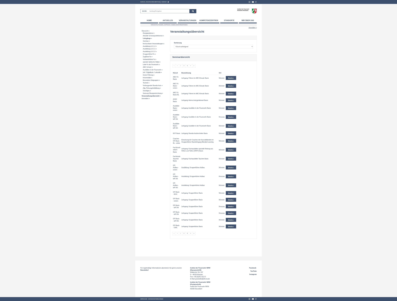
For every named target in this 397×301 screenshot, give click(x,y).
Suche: (144, 11)
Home (149, 20)
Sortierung (178, 43)
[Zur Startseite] (247, 11)
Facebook (256, 2)
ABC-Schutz (147, 67)
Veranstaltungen (187, 20)
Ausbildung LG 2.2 (149, 51)
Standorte (229, 20)
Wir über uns (248, 20)
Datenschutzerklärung (155, 299)
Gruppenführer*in (148, 54)
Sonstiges (146, 91)
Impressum (143, 299)
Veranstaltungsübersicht (150, 96)
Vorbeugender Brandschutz (152, 85)
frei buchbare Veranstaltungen (153, 43)
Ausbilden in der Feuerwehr (152, 70)
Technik (145, 83)
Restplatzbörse (148, 33)
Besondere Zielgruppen (150, 80)
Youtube (253, 2)
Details (230, 78)
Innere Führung (148, 75)
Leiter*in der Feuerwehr (151, 64)
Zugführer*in (147, 56)
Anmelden (252, 28)
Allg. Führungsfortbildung (151, 88)
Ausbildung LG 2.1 (149, 49)
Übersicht (145, 31)
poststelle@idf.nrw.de (202, 279)
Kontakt (164, 1)
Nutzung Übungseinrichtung (152, 93)
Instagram (249, 2)
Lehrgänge (147, 38)
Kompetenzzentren (209, 20)
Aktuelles (168, 20)
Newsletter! (144, 270)
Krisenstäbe (147, 77)
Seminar (146, 41)
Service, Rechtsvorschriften (150, 1)
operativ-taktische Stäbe (151, 62)
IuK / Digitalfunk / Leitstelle (152, 72)
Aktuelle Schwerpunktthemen (153, 36)
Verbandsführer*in (149, 59)
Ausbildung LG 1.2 (149, 46)
